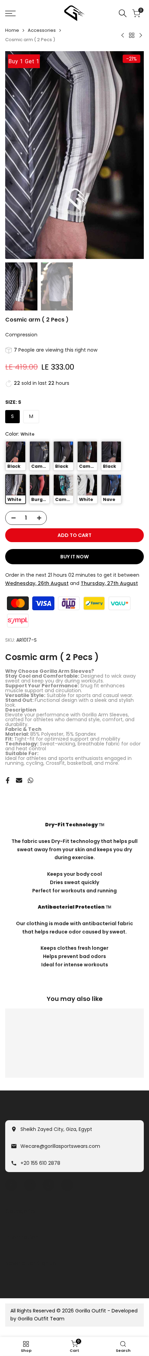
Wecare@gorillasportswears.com (60, 1146)
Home (12, 30)
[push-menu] (10, 13)
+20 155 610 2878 (40, 1163)
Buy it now (74, 556)
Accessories (42, 30)
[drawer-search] (122, 13)
